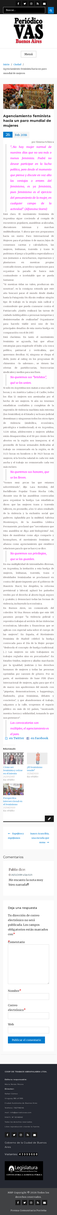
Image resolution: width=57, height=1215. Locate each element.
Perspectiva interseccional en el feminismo (12, 801)
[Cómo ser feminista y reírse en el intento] (13, 758)
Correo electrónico (16, 1007)
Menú (28, 54)
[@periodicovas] (18, 3)
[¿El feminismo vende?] (37, 758)
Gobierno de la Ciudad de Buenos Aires (26, 1145)
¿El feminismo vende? (34, 769)
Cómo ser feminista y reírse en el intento (12, 770)
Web (11, 1024)
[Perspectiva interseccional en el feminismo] (13, 789)
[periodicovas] (31, 3)
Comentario (16, 942)
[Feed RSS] (37, 3)
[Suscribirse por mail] (44, 3)
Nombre (14, 991)
